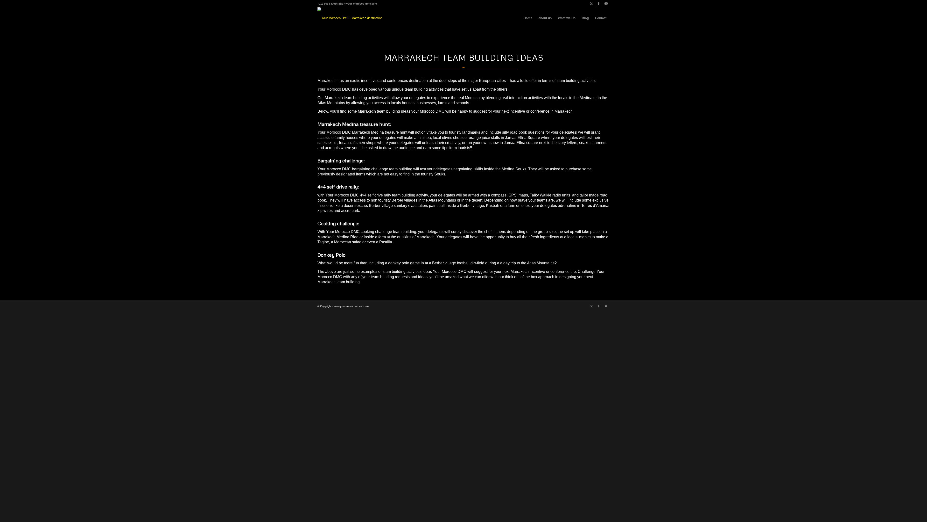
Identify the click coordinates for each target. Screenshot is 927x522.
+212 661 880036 (327, 3)
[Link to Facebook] (598, 3)
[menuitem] (527, 18)
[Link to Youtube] (606, 3)
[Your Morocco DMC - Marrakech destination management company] (350, 18)
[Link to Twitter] (591, 3)
